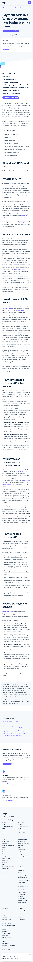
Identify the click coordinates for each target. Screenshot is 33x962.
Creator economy (22, 852)
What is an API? (6, 76)
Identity (4, 847)
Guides (4, 910)
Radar (4, 864)
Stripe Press (21, 917)
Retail (19, 872)
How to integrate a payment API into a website (15, 85)
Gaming (20, 854)
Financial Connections (8, 845)
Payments (18, 8)
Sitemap (4, 931)
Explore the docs (7, 800)
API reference (21, 894)
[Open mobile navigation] (29, 2)
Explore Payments (7, 784)
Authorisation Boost (7, 826)
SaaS (19, 847)
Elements (5, 843)
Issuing (4, 852)
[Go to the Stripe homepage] (4, 814)
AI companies (21, 849)
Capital (4, 830)
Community (5, 917)
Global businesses (22, 837)
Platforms (20, 845)
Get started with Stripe (10, 31)
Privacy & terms (6, 923)
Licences (4, 929)
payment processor (7, 308)
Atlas (3, 824)
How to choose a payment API (10, 90)
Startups (20, 824)
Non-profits (21, 866)
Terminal (4, 873)
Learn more (6, 49)
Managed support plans (8, 945)
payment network (21, 310)
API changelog (21, 898)
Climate (4, 835)
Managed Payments (7, 856)
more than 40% (19, 116)
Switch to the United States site (11, 958)
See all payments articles (9, 721)
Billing (3, 828)
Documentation (22, 892)
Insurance (20, 860)
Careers (20, 913)
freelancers (26, 480)
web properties (6, 484)
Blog (3, 915)
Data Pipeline (5, 841)
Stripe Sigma (5, 868)
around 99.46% (20, 223)
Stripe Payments (7, 611)
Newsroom (21, 915)
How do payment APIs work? (10, 82)
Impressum (5, 935)
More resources (7, 8)
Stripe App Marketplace (24, 880)
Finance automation (23, 835)
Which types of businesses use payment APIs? (15, 87)
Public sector (21, 870)
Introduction (6, 71)
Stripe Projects (22, 902)
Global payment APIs (20, 269)
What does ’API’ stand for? (9, 74)
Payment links (6, 858)
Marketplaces (21, 841)
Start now (6, 764)
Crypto (4, 839)
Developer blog (22, 904)
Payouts (4, 862)
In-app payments (22, 839)
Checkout (5, 833)
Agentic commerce (23, 826)
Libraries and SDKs (23, 900)
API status (20, 896)
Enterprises (21, 822)
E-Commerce (21, 830)
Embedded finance (23, 833)
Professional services (23, 868)
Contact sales (17, 764)
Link (3, 854)
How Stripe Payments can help (11, 93)
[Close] (30, 955)
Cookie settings (6, 933)
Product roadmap (22, 910)
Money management (23, 843)
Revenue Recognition (8, 866)
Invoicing (4, 849)
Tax (3, 870)
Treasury (4, 875)
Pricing (4, 822)
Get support (5, 943)
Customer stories (7, 913)
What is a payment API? (9, 79)
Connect (4, 837)
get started (26, 673)
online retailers (22, 471)
